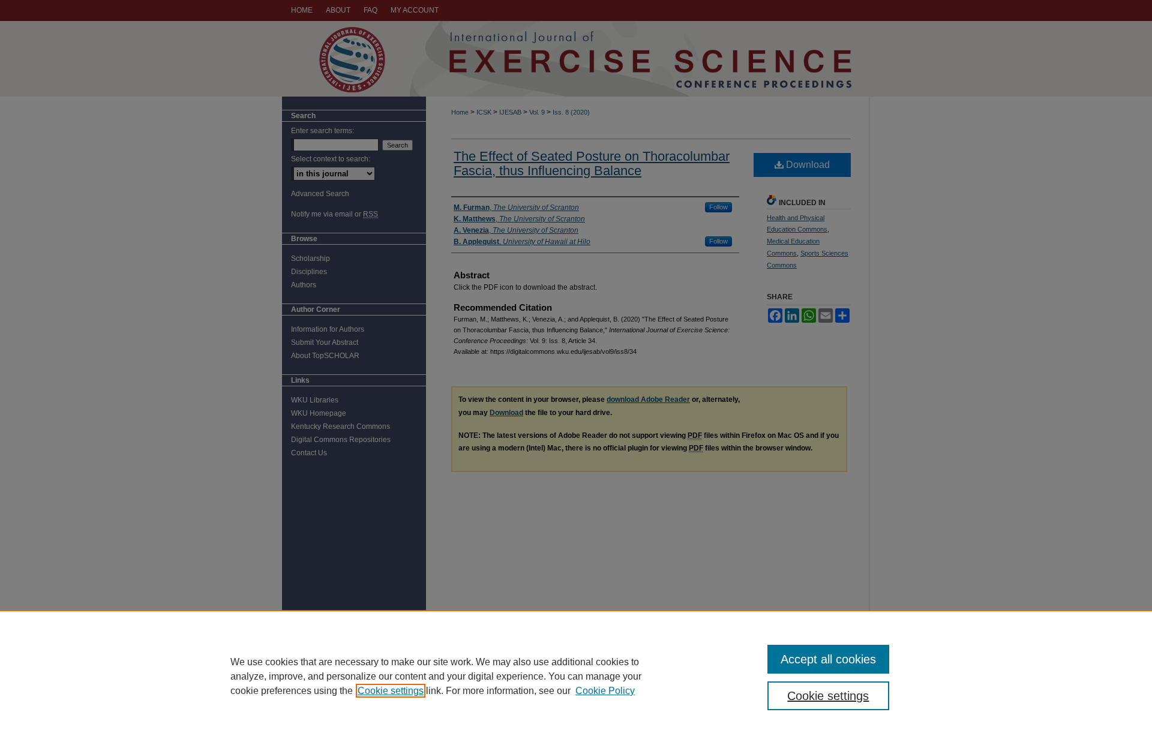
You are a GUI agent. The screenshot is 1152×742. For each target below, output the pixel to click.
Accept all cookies (828, 659)
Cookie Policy (605, 691)
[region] (576, 676)
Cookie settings (391, 691)
